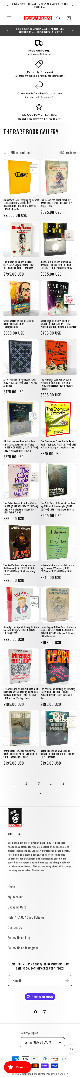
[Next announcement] (72, 5)
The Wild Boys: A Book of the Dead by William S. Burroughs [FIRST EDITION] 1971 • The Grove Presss (58, 506)
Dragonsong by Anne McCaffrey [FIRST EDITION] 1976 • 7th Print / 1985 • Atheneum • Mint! (20, 754)
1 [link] (14, 783)
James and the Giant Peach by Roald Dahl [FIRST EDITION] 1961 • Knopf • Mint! (57, 203)
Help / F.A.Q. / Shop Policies (26, 917)
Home (11, 886)
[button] (9, 18)
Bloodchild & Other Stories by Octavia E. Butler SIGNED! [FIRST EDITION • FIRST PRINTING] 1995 (56, 265)
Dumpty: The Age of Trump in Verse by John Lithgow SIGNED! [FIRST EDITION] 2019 (21, 630)
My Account (15, 896)
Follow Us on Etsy (19, 937)
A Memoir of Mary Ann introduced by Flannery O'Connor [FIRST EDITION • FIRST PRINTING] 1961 (58, 568)
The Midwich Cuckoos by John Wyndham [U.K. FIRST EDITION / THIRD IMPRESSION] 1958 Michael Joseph (57, 384)
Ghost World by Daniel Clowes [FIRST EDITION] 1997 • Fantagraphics (18, 323)
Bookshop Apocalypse (34, 1074)
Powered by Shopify (57, 1074)
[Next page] (40, 793)
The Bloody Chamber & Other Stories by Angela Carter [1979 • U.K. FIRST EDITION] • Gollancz (19, 265)
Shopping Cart (17, 907)
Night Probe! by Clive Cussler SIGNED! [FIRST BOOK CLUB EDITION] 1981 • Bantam (58, 754)
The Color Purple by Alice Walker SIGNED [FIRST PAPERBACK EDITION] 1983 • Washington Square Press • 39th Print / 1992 (20, 508)
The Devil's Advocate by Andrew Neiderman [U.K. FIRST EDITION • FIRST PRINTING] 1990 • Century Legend (19, 570)
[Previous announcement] (7, 5)
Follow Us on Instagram (23, 947)
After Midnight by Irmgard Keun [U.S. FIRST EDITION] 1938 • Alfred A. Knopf (20, 382)
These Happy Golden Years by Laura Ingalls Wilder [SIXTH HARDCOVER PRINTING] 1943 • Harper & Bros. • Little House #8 (58, 632)
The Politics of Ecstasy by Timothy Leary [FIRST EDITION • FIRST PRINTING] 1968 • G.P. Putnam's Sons (58, 694)
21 (64, 783)
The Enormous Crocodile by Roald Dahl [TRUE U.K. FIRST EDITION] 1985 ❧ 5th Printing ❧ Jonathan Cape (59, 444)
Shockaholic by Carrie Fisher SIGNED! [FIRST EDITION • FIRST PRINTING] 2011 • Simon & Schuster (58, 323)
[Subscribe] (67, 980)
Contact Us (15, 927)
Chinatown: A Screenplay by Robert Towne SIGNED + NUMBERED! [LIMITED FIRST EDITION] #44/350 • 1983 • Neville (21, 205)
